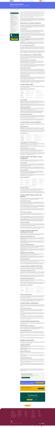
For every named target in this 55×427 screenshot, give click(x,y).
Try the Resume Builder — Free (25, 377)
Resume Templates (19, 413)
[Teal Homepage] (11, 421)
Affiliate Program (39, 416)
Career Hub (26, 412)
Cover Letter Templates (20, 415)
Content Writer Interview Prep (13, 25)
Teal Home (11, 9)
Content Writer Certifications (13, 24)
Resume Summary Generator (13, 414)
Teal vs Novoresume (33, 413)
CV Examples (19, 416)
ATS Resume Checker (13, 413)
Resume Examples (19, 411)
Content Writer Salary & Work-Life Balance (14, 20)
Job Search (26, 414)
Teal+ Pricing (39, 413)
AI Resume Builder (36, 399)
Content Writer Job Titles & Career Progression (14, 18)
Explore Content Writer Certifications (39, 382)
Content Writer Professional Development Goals (13, 21)
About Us (39, 414)
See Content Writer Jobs (41, 388)
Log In (38, 412)
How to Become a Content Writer (14, 14)
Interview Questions (12, 28)
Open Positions (39, 415)
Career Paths (14, 9)
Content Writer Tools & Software (14, 16)
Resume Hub (26, 411)
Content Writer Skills (12, 15)
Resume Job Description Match (14, 415)
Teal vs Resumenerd (33, 416)
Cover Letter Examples (20, 414)
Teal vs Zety (32, 414)
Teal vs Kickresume (33, 415)
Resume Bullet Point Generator (14, 416)
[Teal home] (12, 0)
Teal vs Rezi (32, 412)
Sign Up (39, 411)
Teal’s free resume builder (31, 369)
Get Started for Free (30, 399)
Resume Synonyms (26, 413)
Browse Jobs (26, 415)
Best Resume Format (20, 412)
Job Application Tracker (13, 412)
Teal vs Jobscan (32, 411)
